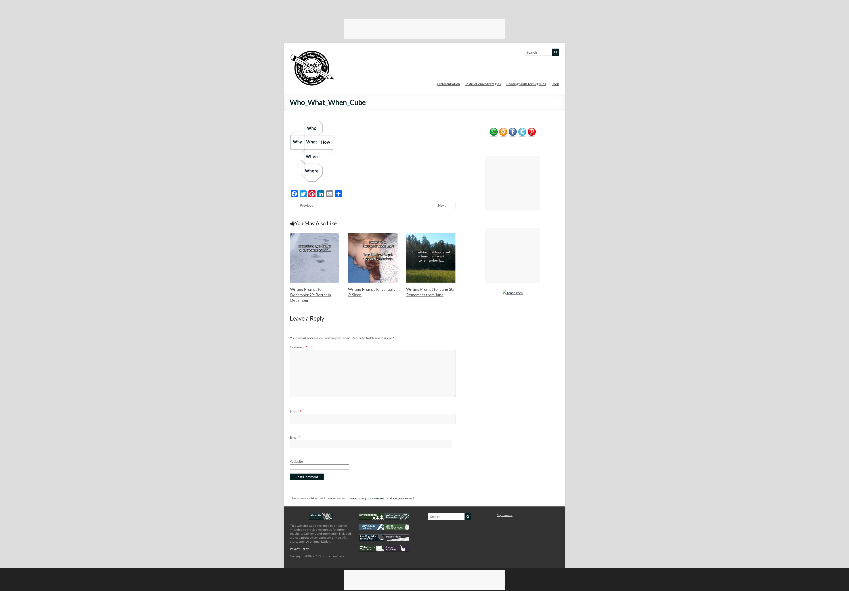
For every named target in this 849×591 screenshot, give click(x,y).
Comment (298, 347)
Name (295, 411)
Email (295, 437)
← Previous (304, 205)
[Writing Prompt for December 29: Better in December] (315, 235)
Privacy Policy (299, 549)
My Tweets (504, 515)
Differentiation (448, 84)
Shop (555, 84)
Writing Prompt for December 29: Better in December (310, 295)
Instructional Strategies (483, 84)
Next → (444, 205)
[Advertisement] (424, 29)
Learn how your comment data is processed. (381, 498)
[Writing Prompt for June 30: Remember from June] (431, 235)
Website (296, 461)
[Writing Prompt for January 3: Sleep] (373, 235)
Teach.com (514, 293)
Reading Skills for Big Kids (526, 84)
